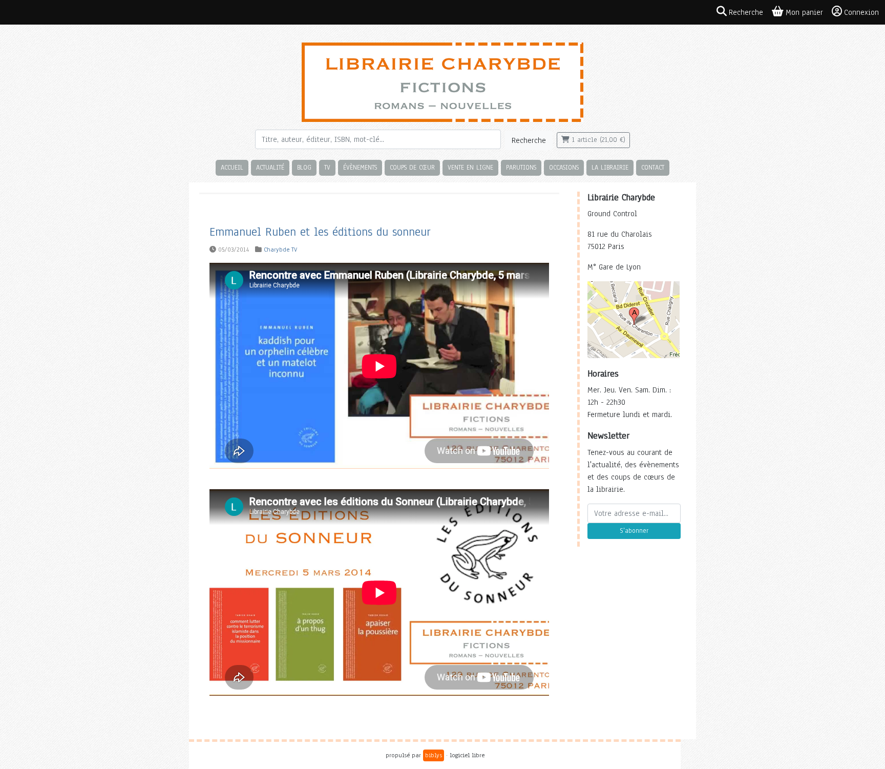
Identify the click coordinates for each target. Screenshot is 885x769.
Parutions (521, 167)
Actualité (270, 167)
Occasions (564, 167)
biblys (433, 755)
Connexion (861, 12)
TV (327, 167)
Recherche (529, 140)
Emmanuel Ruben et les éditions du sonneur (320, 232)
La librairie (610, 167)
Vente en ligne (470, 167)
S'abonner (634, 530)
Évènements (360, 167)
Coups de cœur (412, 167)
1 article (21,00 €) (597, 139)
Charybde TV (280, 249)
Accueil (232, 167)
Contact (652, 167)
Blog (304, 167)
